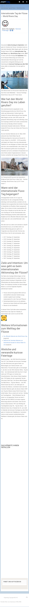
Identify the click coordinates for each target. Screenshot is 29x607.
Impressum (13, 601)
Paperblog (6, 597)
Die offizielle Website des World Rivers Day (15, 336)
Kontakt (2, 601)
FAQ (17, 601)
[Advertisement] (14, 513)
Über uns (7, 601)
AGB (20, 601)
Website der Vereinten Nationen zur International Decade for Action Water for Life (14, 342)
